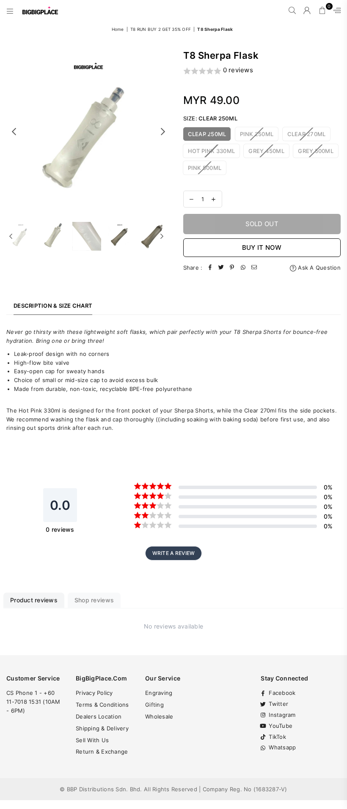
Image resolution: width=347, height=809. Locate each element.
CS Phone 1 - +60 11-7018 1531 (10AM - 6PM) (33, 701)
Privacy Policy (94, 692)
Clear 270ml (306, 134)
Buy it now (262, 247)
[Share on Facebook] (209, 267)
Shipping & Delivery (102, 728)
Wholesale (159, 716)
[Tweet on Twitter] (220, 267)
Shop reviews (94, 600)
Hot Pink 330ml (211, 151)
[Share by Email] (253, 267)
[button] (262, 71)
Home (118, 29)
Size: (210, 118)
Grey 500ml (315, 151)
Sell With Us (92, 740)
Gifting (154, 704)
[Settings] (335, 10)
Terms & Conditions (102, 704)
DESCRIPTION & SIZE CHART (53, 305)
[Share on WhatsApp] (242, 267)
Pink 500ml (205, 167)
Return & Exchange (102, 751)
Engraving (158, 692)
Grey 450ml (266, 151)
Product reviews (34, 600)
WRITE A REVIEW (173, 553)
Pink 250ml (257, 134)
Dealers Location (98, 716)
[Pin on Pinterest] (231, 267)
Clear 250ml (207, 134)
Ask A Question (318, 267)
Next (163, 131)
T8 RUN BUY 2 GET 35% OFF (160, 29)
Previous (13, 131)
